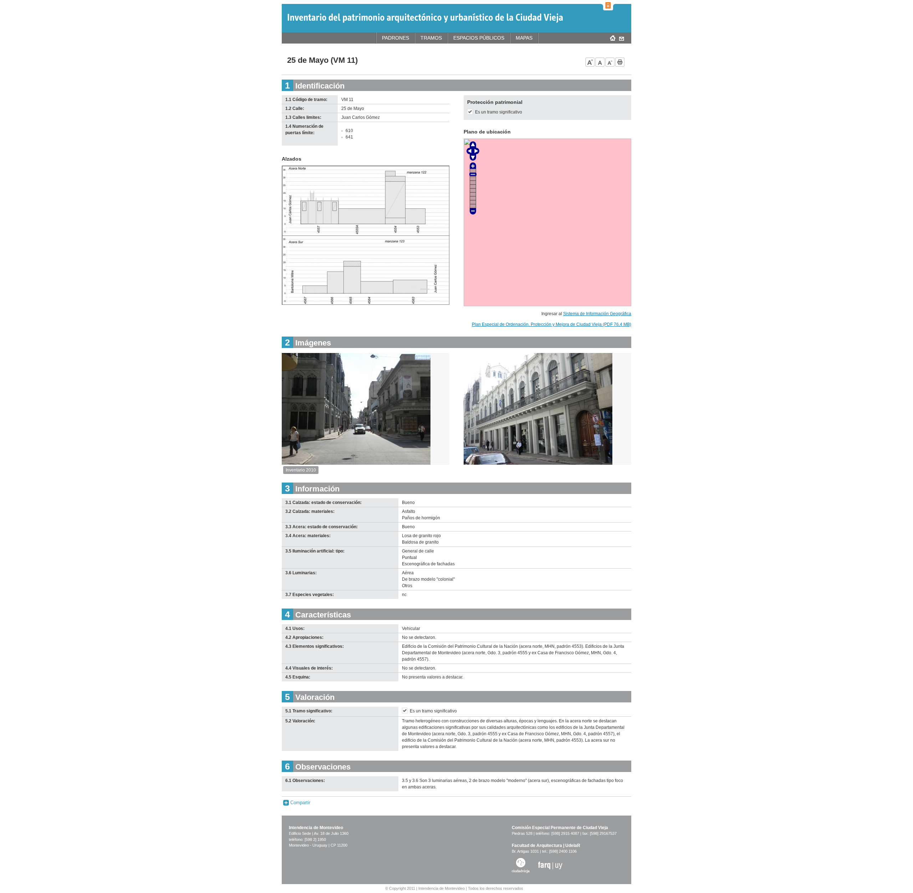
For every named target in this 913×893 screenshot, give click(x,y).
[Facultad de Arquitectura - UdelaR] (550, 865)
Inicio (612, 37)
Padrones (395, 38)
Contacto (621, 37)
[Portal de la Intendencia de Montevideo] (608, 5)
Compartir (299, 802)
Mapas (524, 38)
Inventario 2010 (301, 470)
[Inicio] (425, 18)
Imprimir (620, 62)
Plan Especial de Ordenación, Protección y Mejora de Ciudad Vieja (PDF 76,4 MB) (551, 324)
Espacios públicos (478, 38)
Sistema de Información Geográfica (597, 313)
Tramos (431, 38)
